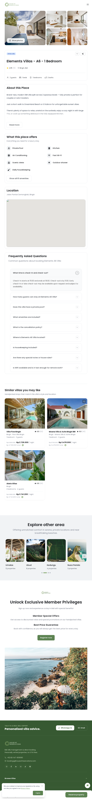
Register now (46, 637)
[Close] (42, 786)
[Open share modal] (82, 54)
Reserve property (76, 794)
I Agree (38, 793)
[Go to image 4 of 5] (68, 427)
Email (83, 728)
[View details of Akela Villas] (25, 465)
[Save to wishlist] (77, 54)
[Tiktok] (25, 766)
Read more (14, 125)
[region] (25, 413)
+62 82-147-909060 (15, 757)
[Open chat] (87, 785)
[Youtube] (20, 766)
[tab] (45, 572)
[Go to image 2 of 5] (23, 427)
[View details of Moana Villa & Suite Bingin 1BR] (67, 413)
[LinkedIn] (16, 766)
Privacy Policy (25, 788)
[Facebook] (11, 766)
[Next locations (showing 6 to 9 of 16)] (84, 556)
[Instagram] (6, 766)
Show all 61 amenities (19, 178)
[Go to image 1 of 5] (64, 427)
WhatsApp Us (66, 728)
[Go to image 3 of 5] (24, 427)
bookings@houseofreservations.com (21, 761)
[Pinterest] (30, 766)
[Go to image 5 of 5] (27, 427)
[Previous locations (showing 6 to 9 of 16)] (8, 556)
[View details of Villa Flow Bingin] (25, 413)
